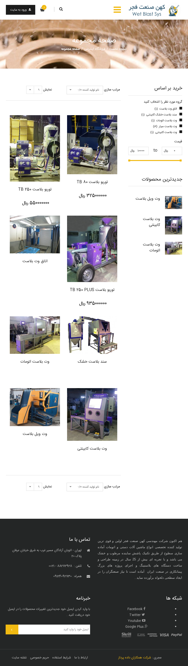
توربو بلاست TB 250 (35, 189)
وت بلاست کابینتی (151, 222)
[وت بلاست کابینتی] (173, 225)
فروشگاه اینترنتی (94, 49)
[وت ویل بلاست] (173, 202)
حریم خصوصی (39, 657)
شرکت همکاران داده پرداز (134, 657)
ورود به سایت (18, 9)
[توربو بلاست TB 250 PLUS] (92, 249)
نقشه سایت (19, 657)
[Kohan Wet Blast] (155, 10)
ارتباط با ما (81, 657)
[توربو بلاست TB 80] (92, 144)
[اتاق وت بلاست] (35, 234)
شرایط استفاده (61, 657)
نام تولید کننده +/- (88, 89)
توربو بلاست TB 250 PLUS (92, 290)
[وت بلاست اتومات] (173, 248)
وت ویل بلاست (148, 199)
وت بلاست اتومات (151, 247)
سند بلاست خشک (92, 361)
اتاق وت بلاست (35, 261)
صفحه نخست (118, 49)
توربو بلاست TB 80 (92, 182)
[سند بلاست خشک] (92, 335)
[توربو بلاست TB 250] (35, 148)
